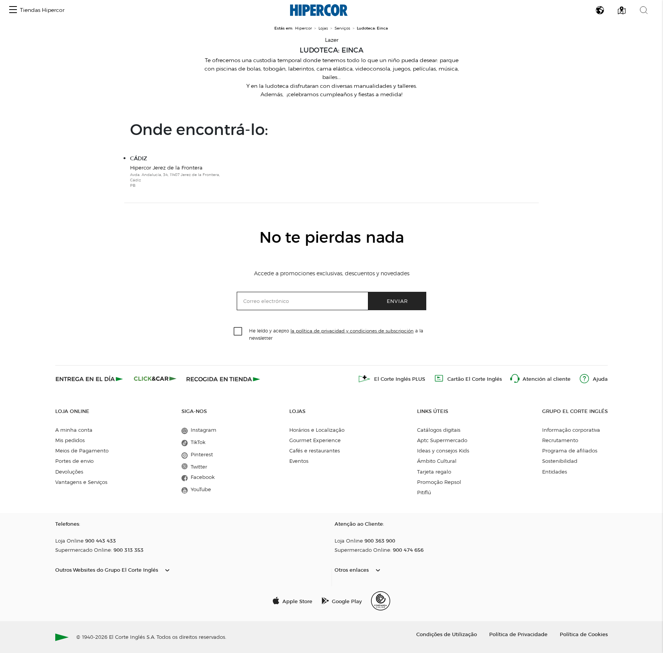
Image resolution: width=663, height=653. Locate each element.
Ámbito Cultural (437, 461)
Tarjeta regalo (434, 472)
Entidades (554, 472)
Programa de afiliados (569, 450)
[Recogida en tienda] (223, 378)
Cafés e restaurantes (314, 450)
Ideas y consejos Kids (443, 450)
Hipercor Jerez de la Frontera (175, 176)
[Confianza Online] (380, 600)
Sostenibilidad (559, 461)
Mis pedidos (70, 440)
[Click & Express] (90, 378)
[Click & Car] (155, 378)
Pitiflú (424, 492)
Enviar (397, 300)
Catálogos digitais (438, 430)
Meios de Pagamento (82, 450)
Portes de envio (74, 461)
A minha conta (73, 430)
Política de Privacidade (518, 634)
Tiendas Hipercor (42, 10)
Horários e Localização (317, 430)
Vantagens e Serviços (81, 482)
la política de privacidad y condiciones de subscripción (352, 331)
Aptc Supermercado (442, 440)
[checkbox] (238, 331)
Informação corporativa (571, 430)
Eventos (298, 461)
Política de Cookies (584, 634)
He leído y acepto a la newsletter (336, 334)
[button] (13, 10)
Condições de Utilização (446, 634)
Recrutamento (560, 440)
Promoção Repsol (439, 482)
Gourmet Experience (315, 440)
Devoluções (69, 472)
